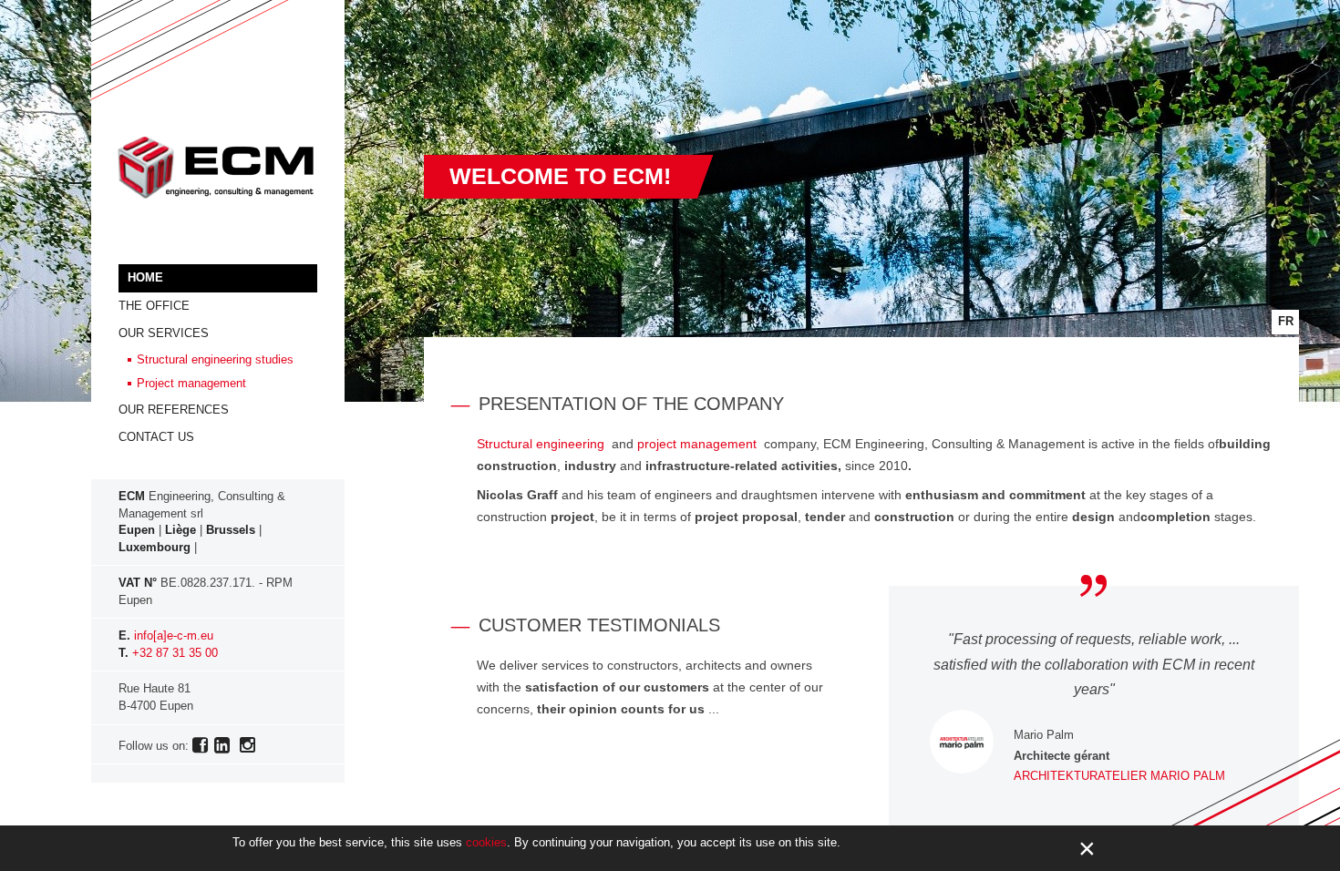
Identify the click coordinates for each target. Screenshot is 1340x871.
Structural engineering (540, 443)
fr (1286, 321)
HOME (145, 277)
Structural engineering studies (215, 359)
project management (697, 443)
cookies (486, 842)
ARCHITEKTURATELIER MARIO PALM (1119, 776)
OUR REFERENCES (174, 409)
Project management (191, 383)
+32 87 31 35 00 (175, 653)
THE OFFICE (154, 306)
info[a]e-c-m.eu (173, 635)
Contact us (156, 437)
